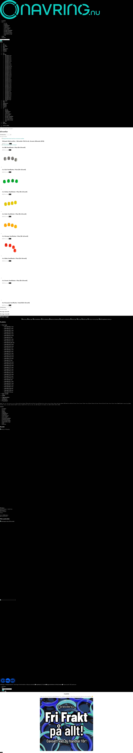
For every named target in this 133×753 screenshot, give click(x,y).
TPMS (4, 47)
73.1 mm (96, 403)
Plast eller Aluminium (7, 31)
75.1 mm (103, 403)
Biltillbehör (5, 50)
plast (36, 404)
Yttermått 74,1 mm (8, 84)
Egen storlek (5, 46)
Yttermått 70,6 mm (8, 75)
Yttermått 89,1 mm (8, 96)
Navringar (4, 45)
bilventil (118, 403)
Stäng (1, 752)
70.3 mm (78, 403)
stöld (42, 404)
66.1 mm (58, 403)
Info (2, 22)
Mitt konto (4, 37)
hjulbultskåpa (1, 404)
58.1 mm (30, 403)
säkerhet (50, 404)
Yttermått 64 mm (8, 62)
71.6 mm (84, 403)
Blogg (3, 36)
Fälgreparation (5, 48)
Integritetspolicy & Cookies (40, 684)
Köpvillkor (6, 24)
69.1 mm (71, 403)
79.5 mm (113, 403)
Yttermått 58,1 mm (8, 58)
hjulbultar (129, 403)
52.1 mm (14, 403)
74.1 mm (100, 403)
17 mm (3, 403)
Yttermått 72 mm (8, 78)
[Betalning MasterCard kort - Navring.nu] (54, 319)
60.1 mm (40, 403)
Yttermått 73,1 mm (8, 83)
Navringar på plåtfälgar (8, 30)
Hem (4, 44)
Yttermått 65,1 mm (8, 63)
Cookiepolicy (6, 26)
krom (26, 404)
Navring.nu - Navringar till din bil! (7, 684)
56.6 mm (23, 403)
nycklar (34, 404)
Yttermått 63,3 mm (8, 61)
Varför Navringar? (7, 28)
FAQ (5, 35)
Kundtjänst (4, 20)
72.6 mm (93, 403)
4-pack (1, 403)
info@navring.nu (5, 515)
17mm (5, 403)
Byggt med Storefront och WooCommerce (54, 684)
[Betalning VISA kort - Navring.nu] (45, 319)
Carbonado (124, 403)
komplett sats (19, 404)
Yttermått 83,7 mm (8, 93)
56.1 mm (20, 403)
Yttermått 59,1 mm (8, 59)
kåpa (32, 404)
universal (52, 404)
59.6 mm (37, 403)
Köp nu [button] (10, 143)
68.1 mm (68, 403)
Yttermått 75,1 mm (8, 85)
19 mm (8, 403)
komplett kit (15, 404)
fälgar (127, 403)
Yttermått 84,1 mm (8, 94)
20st (11, 403)
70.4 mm (80, 403)
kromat (31, 404)
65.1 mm (55, 403)
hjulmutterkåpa (8, 404)
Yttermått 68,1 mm (8, 71)
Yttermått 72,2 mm (8, 79)
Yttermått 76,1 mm (8, 86)
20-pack (10, 403)
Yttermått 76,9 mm (8, 87)
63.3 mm (43, 403)
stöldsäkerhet (44, 404)
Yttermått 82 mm (8, 91)
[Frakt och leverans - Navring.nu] (73, 319)
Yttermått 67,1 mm (8, 69)
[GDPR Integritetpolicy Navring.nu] (105, 319)
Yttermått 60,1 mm (8, 60)
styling (39, 404)
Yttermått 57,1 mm (8, 56)
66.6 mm (62, 403)
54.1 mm (17, 403)
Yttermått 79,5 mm (8, 90)
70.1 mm (74, 403)
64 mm (49, 403)
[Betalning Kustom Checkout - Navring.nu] (24, 319)
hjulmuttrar (12, 404)
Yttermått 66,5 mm (8, 67)
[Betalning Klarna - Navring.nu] (29, 319)
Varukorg (4, 691)
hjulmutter (5, 404)
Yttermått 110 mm (8, 99)
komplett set (23, 404)
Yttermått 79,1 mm (8, 89)
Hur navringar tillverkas (8, 32)
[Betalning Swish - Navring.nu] (37, 319)
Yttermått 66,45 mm (8, 66)
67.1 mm (65, 403)
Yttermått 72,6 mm (8, 81)
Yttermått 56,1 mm (8, 55)
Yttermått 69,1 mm (8, 72)
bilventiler (121, 403)
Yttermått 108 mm (8, 98)
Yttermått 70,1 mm (8, 73)
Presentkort (5, 51)
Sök (1, 40)
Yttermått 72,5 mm (8, 80)
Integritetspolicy (7, 25)
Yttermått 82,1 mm (8, 92)
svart (47, 404)
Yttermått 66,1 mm (8, 65)
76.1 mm (106, 403)
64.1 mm (52, 403)
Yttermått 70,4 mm (8, 74)
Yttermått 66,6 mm (8, 68)
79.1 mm (110, 403)
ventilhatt (56, 404)
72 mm (87, 403)
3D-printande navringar (8, 34)
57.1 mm (27, 403)
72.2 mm (89, 403)
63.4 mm (46, 403)
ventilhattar (58, 404)
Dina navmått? (6, 29)
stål (40, 404)
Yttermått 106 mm (8, 97)
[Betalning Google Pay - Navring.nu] (64, 319)
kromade (28, 404)
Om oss (5, 23)
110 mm (116, 403)
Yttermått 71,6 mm (8, 77)
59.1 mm (33, 403)
